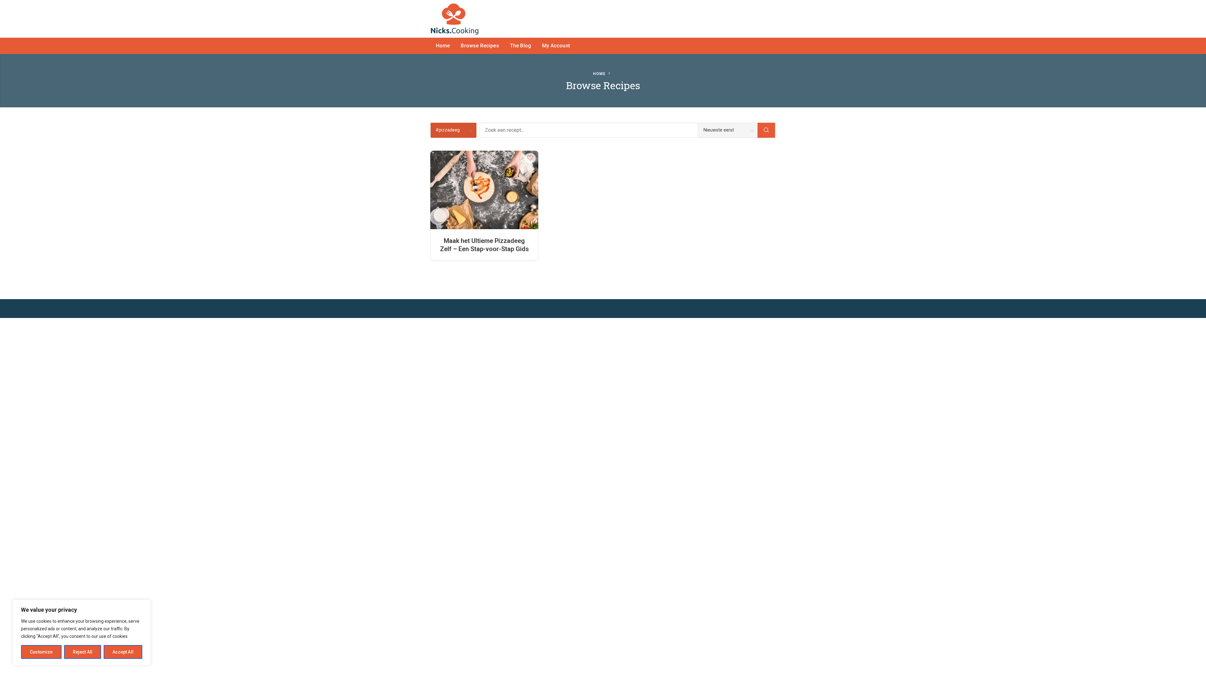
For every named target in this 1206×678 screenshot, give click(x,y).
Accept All (122, 651)
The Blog (520, 46)
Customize (41, 651)
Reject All (83, 651)
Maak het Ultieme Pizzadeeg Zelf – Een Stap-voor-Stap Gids (484, 245)
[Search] (766, 130)
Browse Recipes (480, 46)
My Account (556, 46)
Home (443, 46)
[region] (82, 632)
